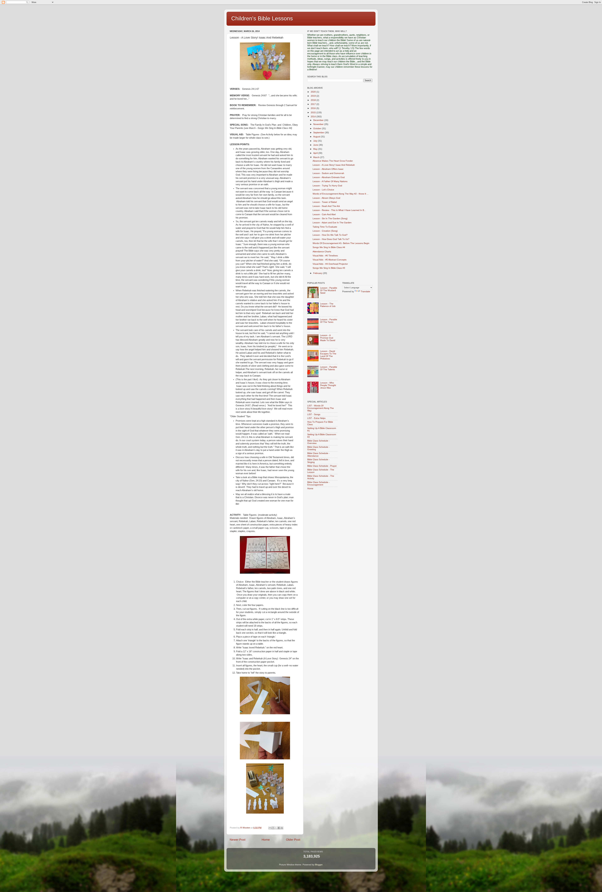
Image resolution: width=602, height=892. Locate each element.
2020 (313, 92)
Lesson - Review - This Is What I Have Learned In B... (339, 210)
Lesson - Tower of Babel (325, 202)
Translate (365, 291)
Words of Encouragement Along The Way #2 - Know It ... (341, 194)
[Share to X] (275, 828)
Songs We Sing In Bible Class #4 (329, 247)
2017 (313, 104)
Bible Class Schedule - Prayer (322, 466)
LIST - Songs (313, 414)
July (315, 141)
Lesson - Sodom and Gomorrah (328, 173)
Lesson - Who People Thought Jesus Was (328, 385)
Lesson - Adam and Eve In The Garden (332, 222)
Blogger (318, 864)
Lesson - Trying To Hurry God (327, 185)
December (318, 120)
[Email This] (270, 828)
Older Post (293, 839)
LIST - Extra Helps (316, 418)
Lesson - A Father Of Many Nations (330, 181)
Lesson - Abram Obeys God (326, 198)
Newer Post (237, 839)
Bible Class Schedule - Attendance (318, 454)
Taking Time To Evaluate (325, 227)
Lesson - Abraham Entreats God (329, 177)
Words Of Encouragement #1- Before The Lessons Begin (341, 243)
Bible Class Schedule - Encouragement (318, 483)
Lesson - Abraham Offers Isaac (328, 169)
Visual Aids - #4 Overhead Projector (330, 264)
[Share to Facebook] (278, 828)
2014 (313, 116)
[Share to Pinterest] (281, 828)
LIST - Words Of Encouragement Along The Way (320, 408)
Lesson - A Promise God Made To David (327, 338)
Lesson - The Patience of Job (327, 305)
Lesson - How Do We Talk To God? (330, 235)
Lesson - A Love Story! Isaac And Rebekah (334, 165)
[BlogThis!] (273, 828)
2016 (313, 108)
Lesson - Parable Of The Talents (328, 368)
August (317, 136)
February (318, 273)
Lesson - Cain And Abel (324, 214)
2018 (313, 100)
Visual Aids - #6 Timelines (325, 255)
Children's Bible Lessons (262, 18)
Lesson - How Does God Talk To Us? (331, 239)
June (316, 145)
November (318, 124)
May (315, 149)
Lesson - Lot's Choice (323, 190)
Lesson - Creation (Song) (325, 231)
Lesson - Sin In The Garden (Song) (330, 218)
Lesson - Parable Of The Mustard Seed (328, 290)
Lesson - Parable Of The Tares (328, 320)
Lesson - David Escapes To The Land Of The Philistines (328, 355)
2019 (313, 96)
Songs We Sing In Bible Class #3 (329, 268)
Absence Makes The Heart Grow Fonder (333, 161)
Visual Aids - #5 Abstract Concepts (329, 260)
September (319, 132)
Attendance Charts (322, 251)
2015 (313, 112)
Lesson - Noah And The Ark (326, 206)
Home (266, 839)
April (315, 153)
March (316, 157)
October (317, 128)
